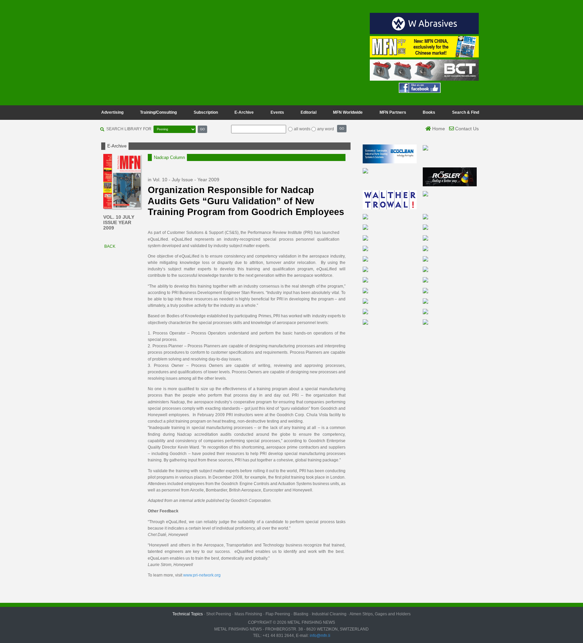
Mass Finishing (248, 614)
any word (325, 129)
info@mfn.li (319, 635)
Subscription (206, 112)
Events (277, 112)
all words (302, 129)
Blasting (301, 614)
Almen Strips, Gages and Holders (380, 614)
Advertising (112, 112)
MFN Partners (393, 112)
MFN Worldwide (348, 112)
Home (438, 128)
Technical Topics (187, 614)
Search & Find (465, 112)
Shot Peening (218, 614)
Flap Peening (278, 614)
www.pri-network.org (202, 575)
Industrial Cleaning (329, 614)
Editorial (308, 112)
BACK (109, 246)
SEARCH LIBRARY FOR (128, 129)
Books (429, 112)
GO (202, 129)
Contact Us (466, 128)
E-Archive (244, 112)
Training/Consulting (158, 112)
